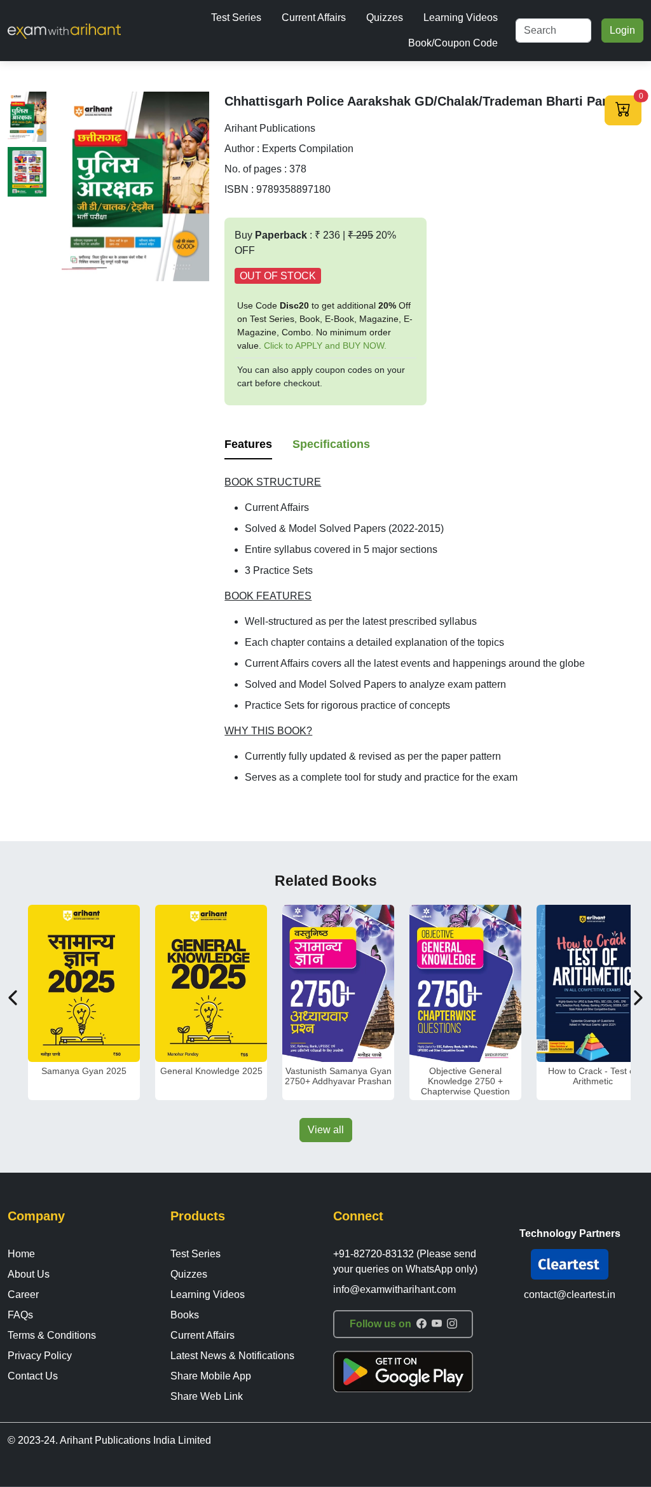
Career (23, 1294)
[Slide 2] (27, 172)
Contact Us (33, 1376)
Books (184, 1314)
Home (21, 1253)
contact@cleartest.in (569, 1294)
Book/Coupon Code (453, 43)
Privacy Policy (40, 1355)
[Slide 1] (27, 117)
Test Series (236, 17)
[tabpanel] (433, 630)
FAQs (20, 1314)
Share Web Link (206, 1396)
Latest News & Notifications (232, 1355)
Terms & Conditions (52, 1335)
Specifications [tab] (331, 444)
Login (622, 30)
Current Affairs (314, 17)
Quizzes (384, 17)
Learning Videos (460, 17)
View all (326, 1129)
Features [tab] (248, 444)
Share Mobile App (210, 1376)
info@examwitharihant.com (394, 1289)
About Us (29, 1274)
